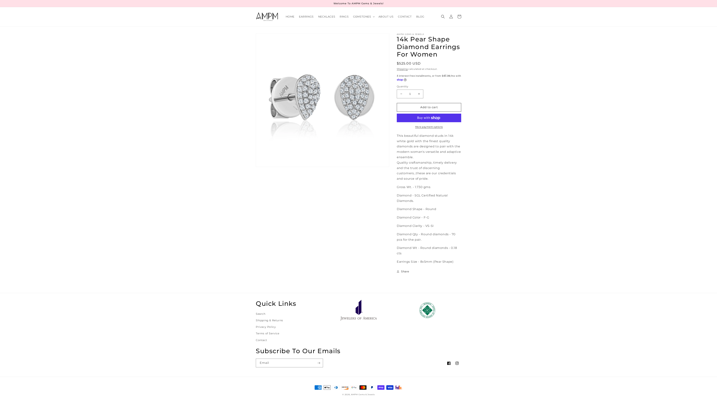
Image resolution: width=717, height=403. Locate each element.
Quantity (402, 86)
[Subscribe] (319, 363)
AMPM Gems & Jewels (363, 394)
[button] (363, 17)
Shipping (402, 69)
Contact (261, 340)
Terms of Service (267, 333)
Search (261, 313)
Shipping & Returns (269, 320)
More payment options (429, 126)
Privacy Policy (266, 327)
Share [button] (405, 271)
